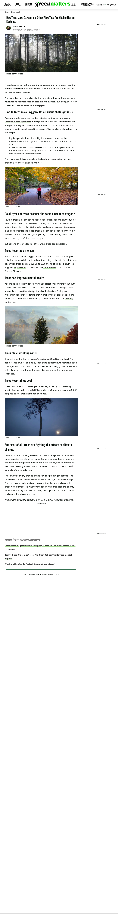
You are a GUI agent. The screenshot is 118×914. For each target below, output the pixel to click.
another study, (27, 291)
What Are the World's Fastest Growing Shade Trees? (30, 564)
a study (23, 283)
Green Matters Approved (87, 5)
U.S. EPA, (34, 390)
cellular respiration (52, 159)
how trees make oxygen (31, 105)
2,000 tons (46, 263)
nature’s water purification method (49, 359)
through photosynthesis (18, 121)
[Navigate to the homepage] (52, 4)
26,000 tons (49, 267)
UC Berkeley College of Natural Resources (52, 227)
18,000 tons (20, 267)
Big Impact (15, 12)
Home (7, 12)
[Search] (107, 4)
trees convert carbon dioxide (27, 101)
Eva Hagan (20, 27)
